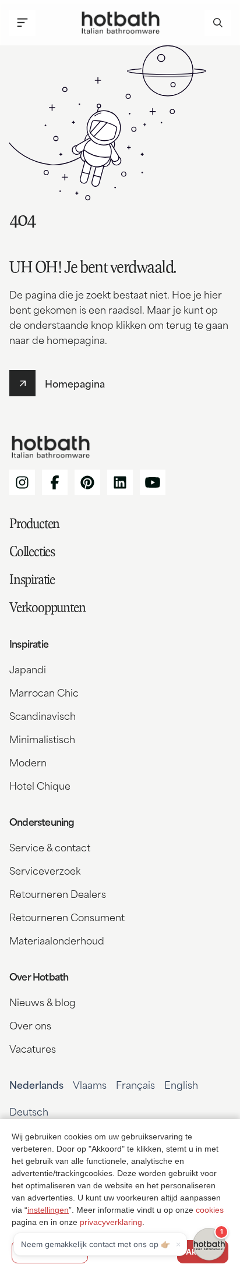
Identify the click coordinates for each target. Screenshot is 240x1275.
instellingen (48, 1209)
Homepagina (75, 382)
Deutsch (28, 1110)
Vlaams (90, 1084)
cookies (210, 1209)
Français (135, 1084)
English (181, 1084)
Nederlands (36, 1084)
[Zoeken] (217, 23)
